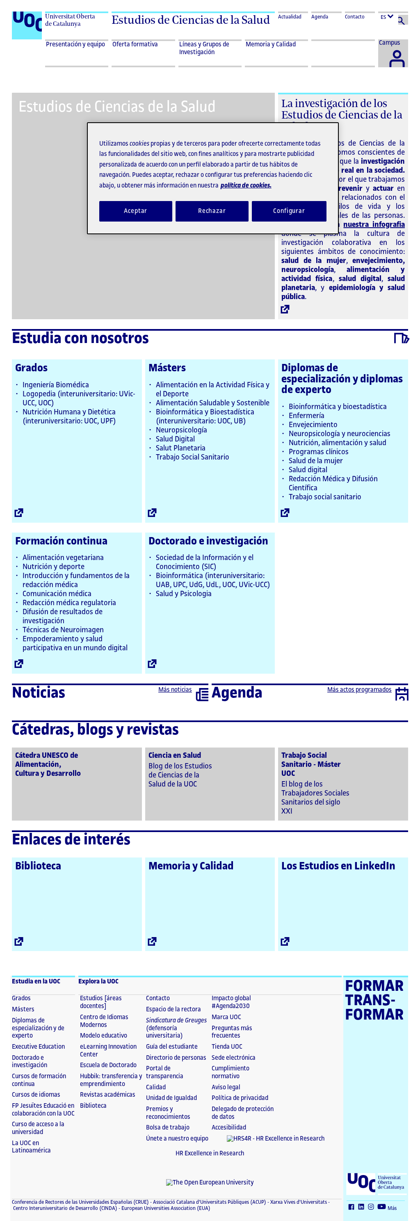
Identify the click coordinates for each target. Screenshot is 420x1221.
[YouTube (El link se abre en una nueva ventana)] (383, 1207)
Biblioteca (38, 866)
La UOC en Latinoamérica (31, 1147)
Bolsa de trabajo (167, 1127)
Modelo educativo (103, 1035)
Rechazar (212, 211)
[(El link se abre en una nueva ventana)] (77, 783)
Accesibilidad (229, 1127)
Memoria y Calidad (191, 866)
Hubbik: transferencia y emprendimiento (111, 1080)
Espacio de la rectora (173, 1009)
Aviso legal (226, 1087)
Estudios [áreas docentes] (101, 1002)
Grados (31, 368)
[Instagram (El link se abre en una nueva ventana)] (372, 1207)
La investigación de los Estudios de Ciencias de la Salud (341, 115)
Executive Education (38, 1046)
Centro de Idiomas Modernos (104, 1021)
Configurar (289, 211)
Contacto (355, 17)
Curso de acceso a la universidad (38, 1128)
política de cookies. (246, 185)
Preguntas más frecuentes (232, 1032)
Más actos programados (359, 689)
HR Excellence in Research (210, 1153)
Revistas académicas (107, 1094)
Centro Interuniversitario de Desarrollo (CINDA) (64, 1208)
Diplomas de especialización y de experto (38, 1028)
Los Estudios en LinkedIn (338, 866)
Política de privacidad (240, 1098)
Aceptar (135, 211)
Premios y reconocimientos (168, 1113)
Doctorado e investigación (208, 541)
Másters (167, 368)
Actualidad (289, 17)
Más (392, 1208)
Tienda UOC (227, 1046)
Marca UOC (226, 1017)
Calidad (156, 1087)
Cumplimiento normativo (230, 1072)
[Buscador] (403, 20)
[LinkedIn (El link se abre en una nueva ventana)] (362, 1207)
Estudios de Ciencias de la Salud (191, 20)
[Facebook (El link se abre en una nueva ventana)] (352, 1207)
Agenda (319, 17)
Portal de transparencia (164, 1072)
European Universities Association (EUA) (165, 1208)
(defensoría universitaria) (176, 1028)
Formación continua (61, 541)
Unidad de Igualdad (171, 1098)
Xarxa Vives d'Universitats (298, 1202)
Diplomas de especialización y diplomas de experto (342, 379)
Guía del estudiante (172, 1046)
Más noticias (175, 689)
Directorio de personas (176, 1057)
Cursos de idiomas (36, 1094)
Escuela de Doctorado (108, 1065)
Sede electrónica (234, 1057)
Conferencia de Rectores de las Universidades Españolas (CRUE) (80, 1202)
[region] (213, 178)
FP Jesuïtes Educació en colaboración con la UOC (43, 1109)
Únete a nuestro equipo (177, 1138)
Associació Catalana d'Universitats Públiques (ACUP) (209, 1202)
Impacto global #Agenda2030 (231, 1002)
